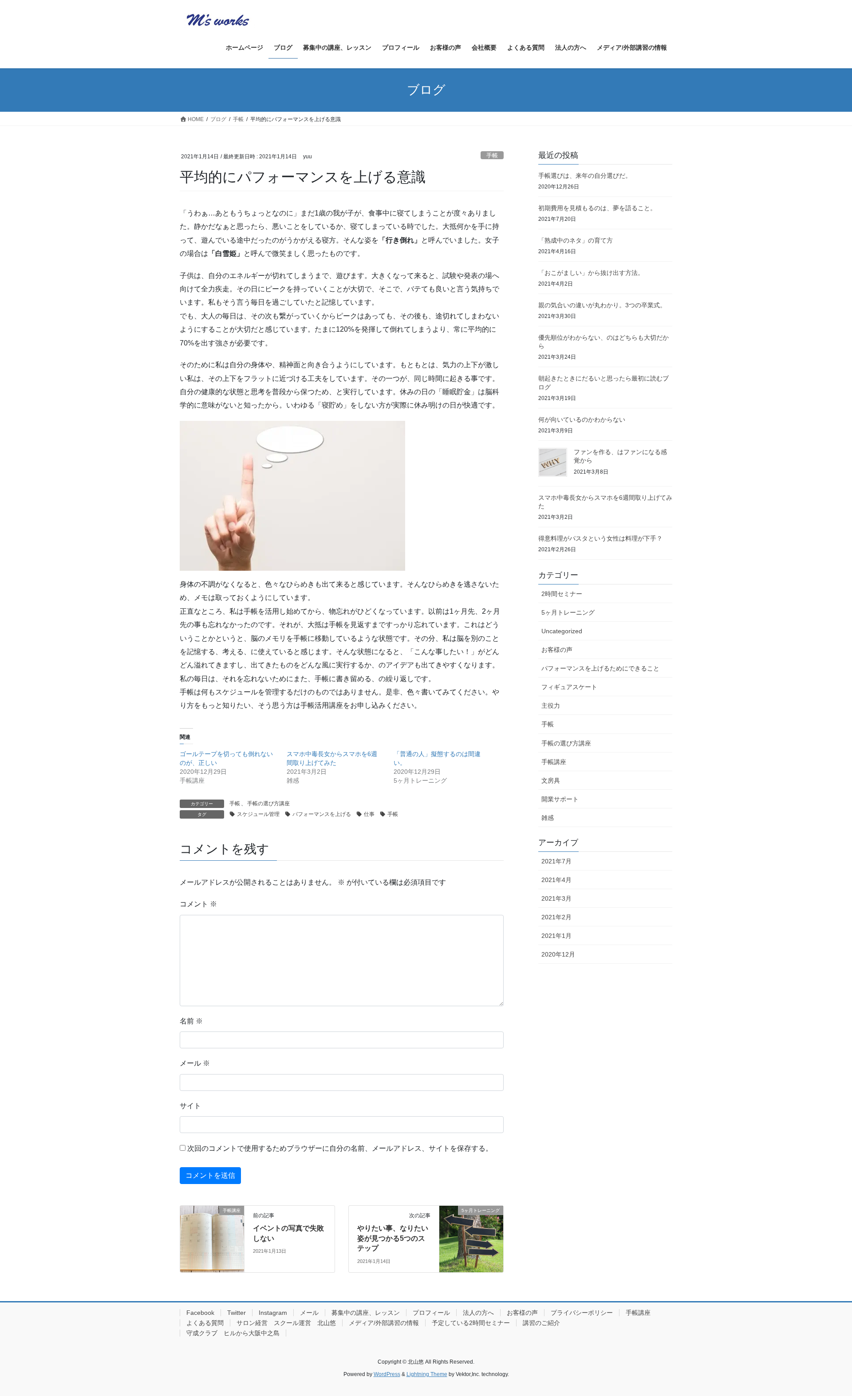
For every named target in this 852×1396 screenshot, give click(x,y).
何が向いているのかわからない (581, 419)
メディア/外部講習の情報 (384, 1322)
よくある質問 (205, 1322)
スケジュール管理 (258, 814)
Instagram (273, 1312)
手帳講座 (553, 761)
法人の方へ (478, 1312)
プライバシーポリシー (582, 1312)
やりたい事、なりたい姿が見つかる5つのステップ (392, 1238)
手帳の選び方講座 (268, 803)
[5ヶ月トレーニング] (471, 1238)
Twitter (236, 1312)
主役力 (550, 705)
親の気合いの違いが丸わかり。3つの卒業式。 (602, 305)
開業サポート (560, 799)
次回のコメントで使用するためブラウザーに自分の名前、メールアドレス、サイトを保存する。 (340, 1148)
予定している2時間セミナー (471, 1322)
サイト (190, 1106)
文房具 (550, 780)
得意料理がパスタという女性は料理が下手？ (600, 538)
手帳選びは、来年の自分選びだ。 (584, 175)
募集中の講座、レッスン (365, 1312)
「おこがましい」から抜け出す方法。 (591, 272)
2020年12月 (558, 954)
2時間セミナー (561, 593)
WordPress (387, 1374)
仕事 (369, 814)
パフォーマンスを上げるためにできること (600, 668)
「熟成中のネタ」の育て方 (575, 240)
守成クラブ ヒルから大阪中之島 (233, 1333)
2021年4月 (556, 879)
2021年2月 (556, 917)
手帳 (492, 155)
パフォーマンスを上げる (321, 814)
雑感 (547, 817)
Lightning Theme (426, 1374)
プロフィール (431, 1312)
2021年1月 (556, 935)
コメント (198, 904)
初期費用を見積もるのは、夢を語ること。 (597, 208)
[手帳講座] (212, 1238)
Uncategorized (561, 631)
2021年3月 (556, 898)
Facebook (200, 1312)
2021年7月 (556, 861)
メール (195, 1063)
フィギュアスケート (569, 686)
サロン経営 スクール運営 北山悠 (286, 1322)
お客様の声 (556, 649)
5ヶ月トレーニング (568, 612)
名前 (191, 1021)
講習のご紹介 (541, 1322)
